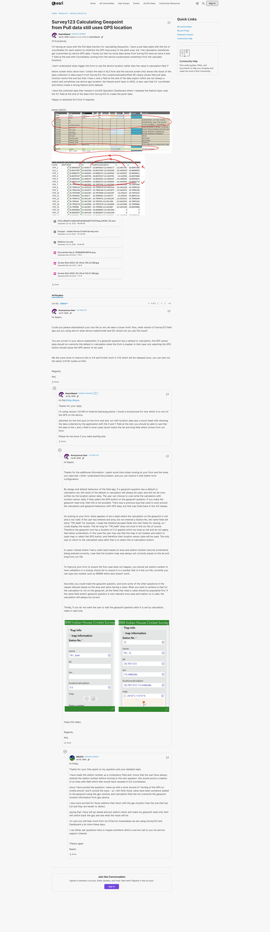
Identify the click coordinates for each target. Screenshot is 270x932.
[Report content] (169, 22)
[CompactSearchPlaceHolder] (203, 3)
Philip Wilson (72, 400)
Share (55, 284)
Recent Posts (183, 30)
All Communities (184, 26)
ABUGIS (80, 756)
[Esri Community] (58, 3)
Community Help (184, 38)
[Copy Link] (102, 37)
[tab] (57, 295)
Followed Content (185, 34)
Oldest (63, 303)
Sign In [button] (111, 886)
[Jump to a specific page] (169, 303)
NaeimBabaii (64, 34)
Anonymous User (66, 310)
